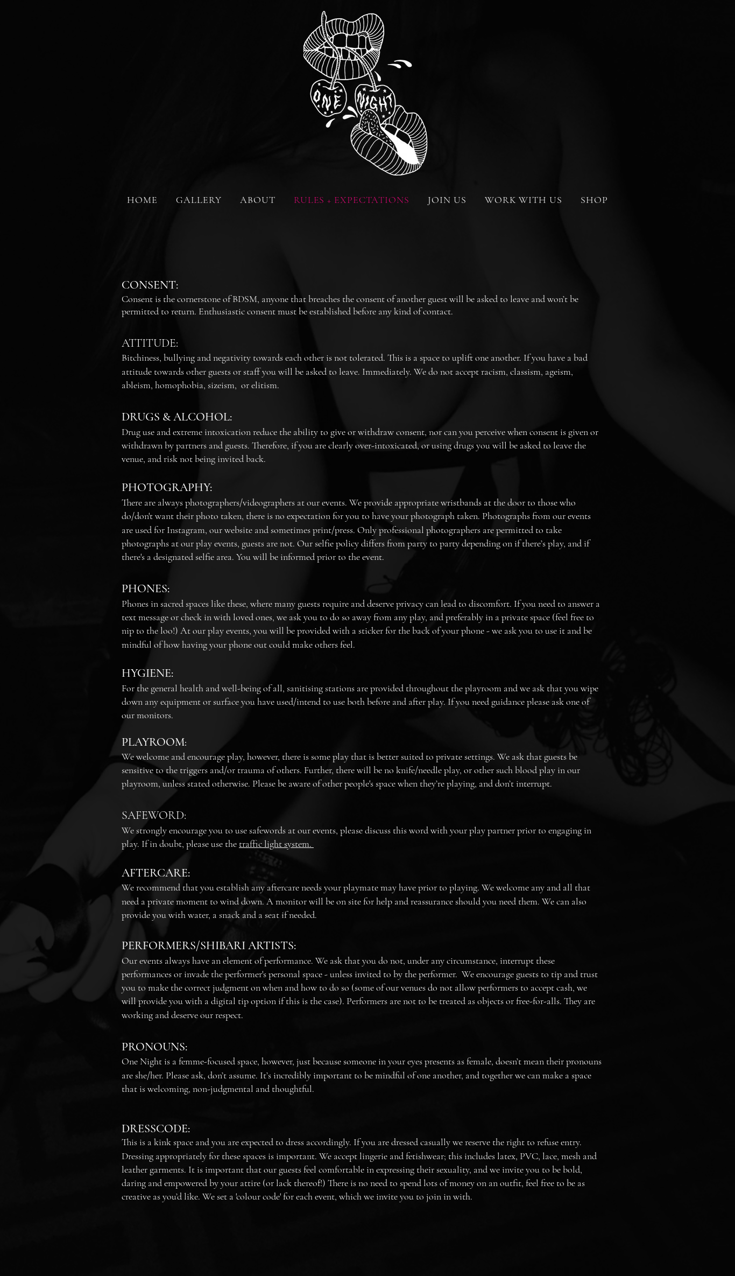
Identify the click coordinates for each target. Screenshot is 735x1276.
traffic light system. (276, 844)
